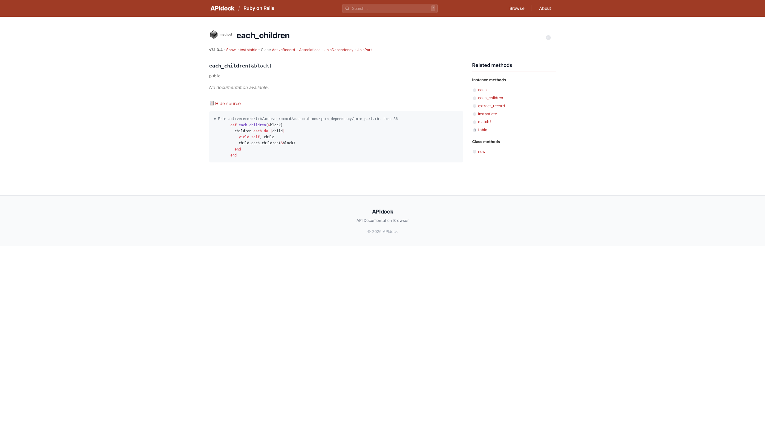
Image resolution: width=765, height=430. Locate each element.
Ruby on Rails (259, 8)
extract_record (491, 106)
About (545, 8)
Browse (517, 8)
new (481, 151)
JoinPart (364, 49)
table (482, 130)
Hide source (228, 103)
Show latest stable (242, 49)
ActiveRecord (283, 49)
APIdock (222, 8)
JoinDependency (339, 49)
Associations (309, 49)
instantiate (487, 114)
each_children (490, 98)
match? (484, 121)
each (482, 89)
